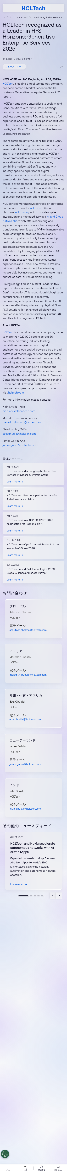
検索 (25, 1170)
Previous (53, 896)
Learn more (13, 481)
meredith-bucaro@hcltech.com (22, 422)
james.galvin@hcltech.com (19, 445)
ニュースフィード (20, 17)
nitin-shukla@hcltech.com (19, 411)
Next (59, 896)
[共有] (61, 66)
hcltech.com (16, 392)
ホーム (5, 17)
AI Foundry (22, 212)
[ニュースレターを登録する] (41, 1168)
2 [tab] (31, 895)
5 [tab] (42, 895)
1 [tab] (23, 895)
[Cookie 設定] (5, 1154)
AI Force (35, 208)
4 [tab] (38, 895)
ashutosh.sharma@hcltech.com (28, 630)
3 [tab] (34, 895)
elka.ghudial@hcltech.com (19, 433)
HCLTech (8, 83)
